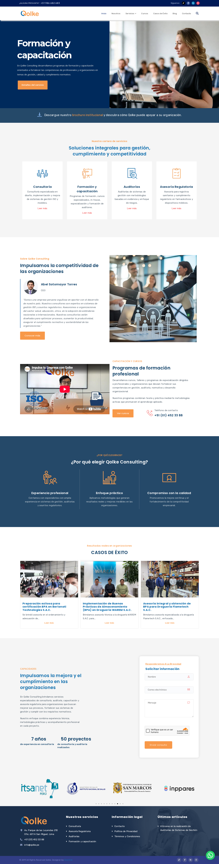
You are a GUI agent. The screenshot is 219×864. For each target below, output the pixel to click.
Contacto (186, 13)
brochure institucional (88, 115)
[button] (96, 803)
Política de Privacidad (125, 831)
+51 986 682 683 (50, 3)
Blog (175, 13)
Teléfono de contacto (166, 410)
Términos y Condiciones (127, 836)
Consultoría (75, 826)
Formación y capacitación (82, 841)
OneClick (68, 860)
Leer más (49, 623)
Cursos (144, 13)
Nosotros (116, 13)
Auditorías (74, 836)
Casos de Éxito (160, 13)
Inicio (104, 13)
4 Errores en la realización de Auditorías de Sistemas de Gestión (178, 828)
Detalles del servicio (33, 85)
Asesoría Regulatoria (80, 831)
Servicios (130, 13)
